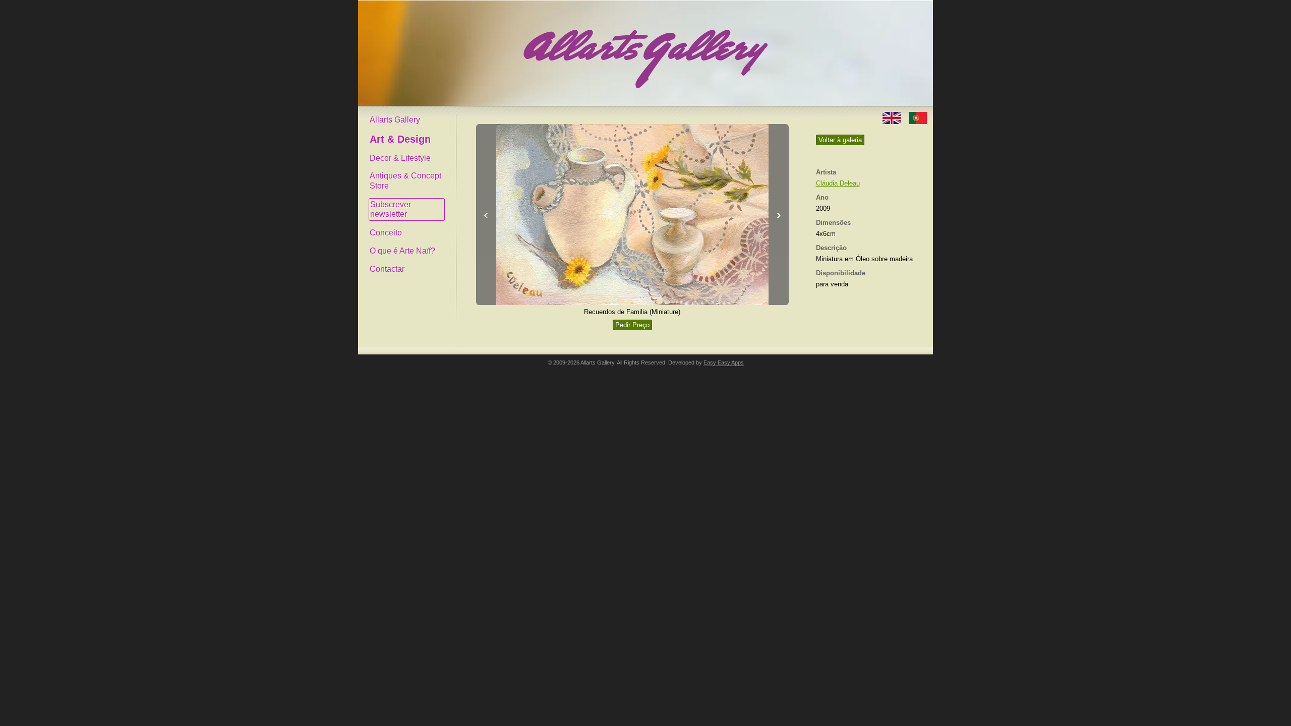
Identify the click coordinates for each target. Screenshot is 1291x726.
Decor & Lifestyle (400, 158)
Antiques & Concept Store (405, 180)
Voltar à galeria (840, 140)
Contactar (387, 269)
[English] (893, 117)
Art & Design (400, 139)
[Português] (918, 117)
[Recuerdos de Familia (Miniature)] (632, 214)
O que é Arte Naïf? (402, 251)
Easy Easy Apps (723, 362)
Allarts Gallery (395, 119)
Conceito (386, 232)
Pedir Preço (632, 325)
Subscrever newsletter (390, 209)
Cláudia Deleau (838, 183)
